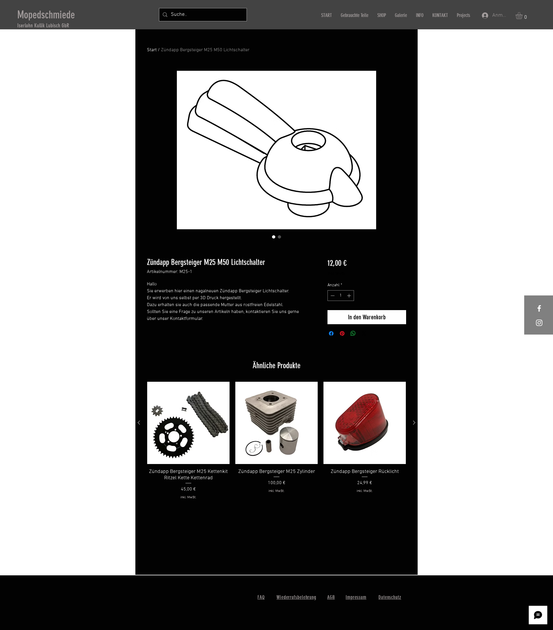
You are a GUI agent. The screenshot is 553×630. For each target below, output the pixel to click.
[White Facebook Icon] (539, 308)
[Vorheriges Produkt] (138, 422)
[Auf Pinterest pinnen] (342, 333)
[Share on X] (364, 333)
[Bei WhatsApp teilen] (353, 333)
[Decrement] (332, 296)
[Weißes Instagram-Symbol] (539, 322)
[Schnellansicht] (188, 423)
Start (152, 50)
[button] (523, 15)
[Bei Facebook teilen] (331, 333)
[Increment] (349, 296)
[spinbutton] (341, 296)
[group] (276, 444)
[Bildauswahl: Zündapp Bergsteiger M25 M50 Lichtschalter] (273, 237)
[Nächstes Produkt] (414, 422)
